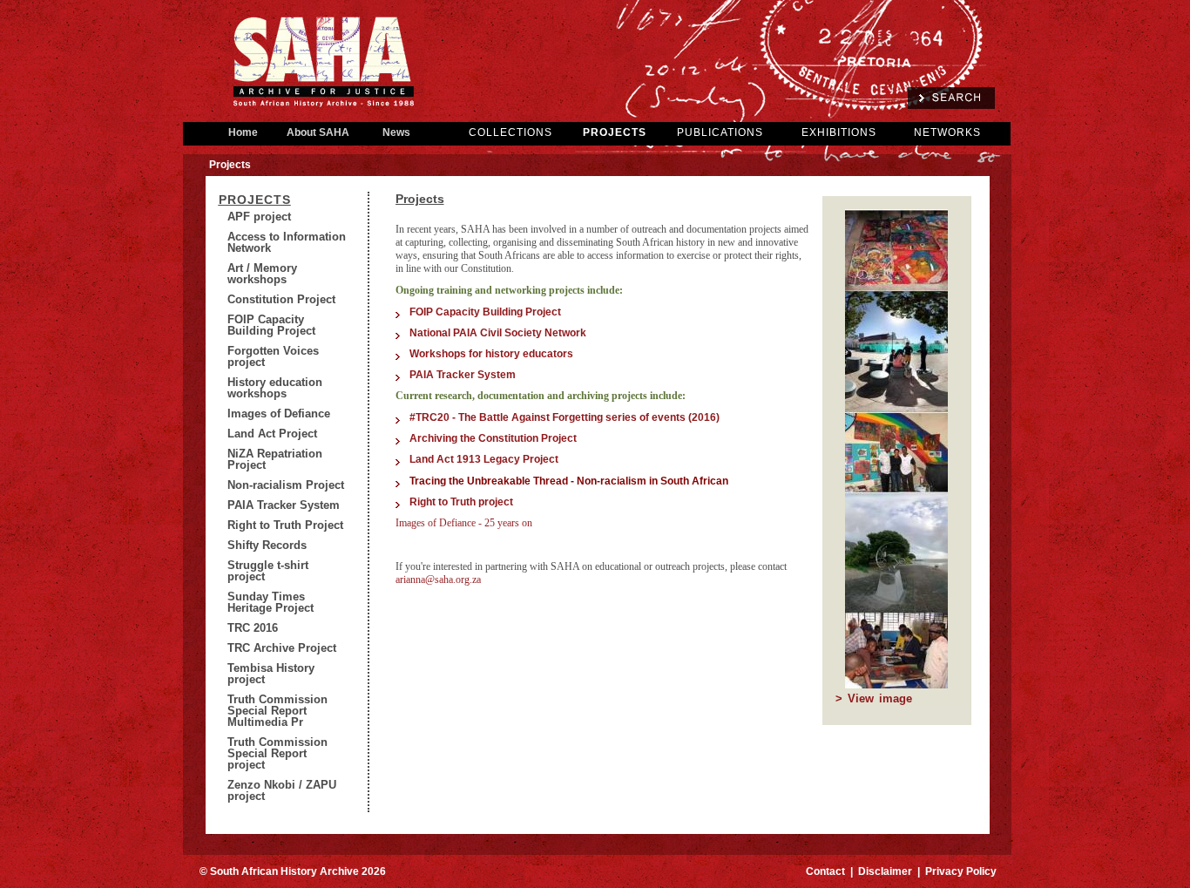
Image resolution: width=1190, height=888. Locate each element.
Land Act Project (272, 433)
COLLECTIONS (510, 132)
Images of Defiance (278, 413)
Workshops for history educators (491, 354)
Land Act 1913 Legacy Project (483, 459)
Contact (825, 871)
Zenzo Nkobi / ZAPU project (281, 790)
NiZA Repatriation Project (274, 459)
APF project (259, 216)
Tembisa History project (270, 673)
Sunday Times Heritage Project (270, 602)
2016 (704, 417)
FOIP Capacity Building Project (271, 325)
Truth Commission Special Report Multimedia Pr (277, 711)
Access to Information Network (286, 242)
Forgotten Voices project (273, 356)
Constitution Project (281, 299)
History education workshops (274, 388)
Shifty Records (267, 545)
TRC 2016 (252, 627)
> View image (873, 698)
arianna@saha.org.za (438, 579)
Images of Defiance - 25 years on (464, 523)
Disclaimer (885, 871)
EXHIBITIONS (838, 132)
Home (243, 132)
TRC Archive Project (281, 647)
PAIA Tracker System (283, 505)
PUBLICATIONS (720, 132)
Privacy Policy (961, 871)
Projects (255, 200)
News (396, 132)
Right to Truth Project (285, 525)
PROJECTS (614, 132)
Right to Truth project (461, 502)
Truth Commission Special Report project (277, 753)
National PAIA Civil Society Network (497, 333)
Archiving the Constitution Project (494, 438)
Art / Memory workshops (262, 273)
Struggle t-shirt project (267, 571)
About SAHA (318, 132)
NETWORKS (947, 132)
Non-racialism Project (285, 484)
